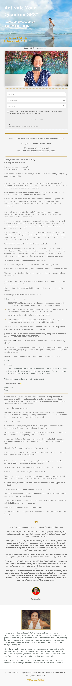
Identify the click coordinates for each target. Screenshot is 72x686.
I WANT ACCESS (36, 119)
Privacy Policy (30, 676)
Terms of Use (41, 676)
